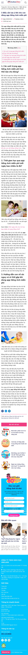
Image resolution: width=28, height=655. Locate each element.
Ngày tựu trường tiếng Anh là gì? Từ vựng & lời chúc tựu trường (18, 466)
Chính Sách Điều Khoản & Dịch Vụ (10, 598)
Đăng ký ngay (14, 515)
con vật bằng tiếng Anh (13, 148)
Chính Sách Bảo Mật (6, 596)
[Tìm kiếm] (25, 2)
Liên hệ (3, 594)
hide (19, 48)
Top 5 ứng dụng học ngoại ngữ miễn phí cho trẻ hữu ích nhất (10, 541)
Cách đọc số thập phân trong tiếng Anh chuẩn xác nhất (19, 443)
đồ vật (3, 148)
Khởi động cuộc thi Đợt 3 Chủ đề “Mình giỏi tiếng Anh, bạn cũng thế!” (18, 455)
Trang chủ (4, 7)
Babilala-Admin (19, 19)
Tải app (3, 590)
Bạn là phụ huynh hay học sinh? (12, 509)
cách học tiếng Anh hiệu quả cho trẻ (13, 416)
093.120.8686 (6, 634)
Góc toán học (4, 592)
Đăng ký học (5, 652)
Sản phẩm (4, 588)
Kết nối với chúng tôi (6, 638)
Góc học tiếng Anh (13, 7)
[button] (3, 536)
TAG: (2, 416)
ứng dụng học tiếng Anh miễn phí (10, 418)
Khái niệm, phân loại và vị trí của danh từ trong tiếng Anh (18, 432)
